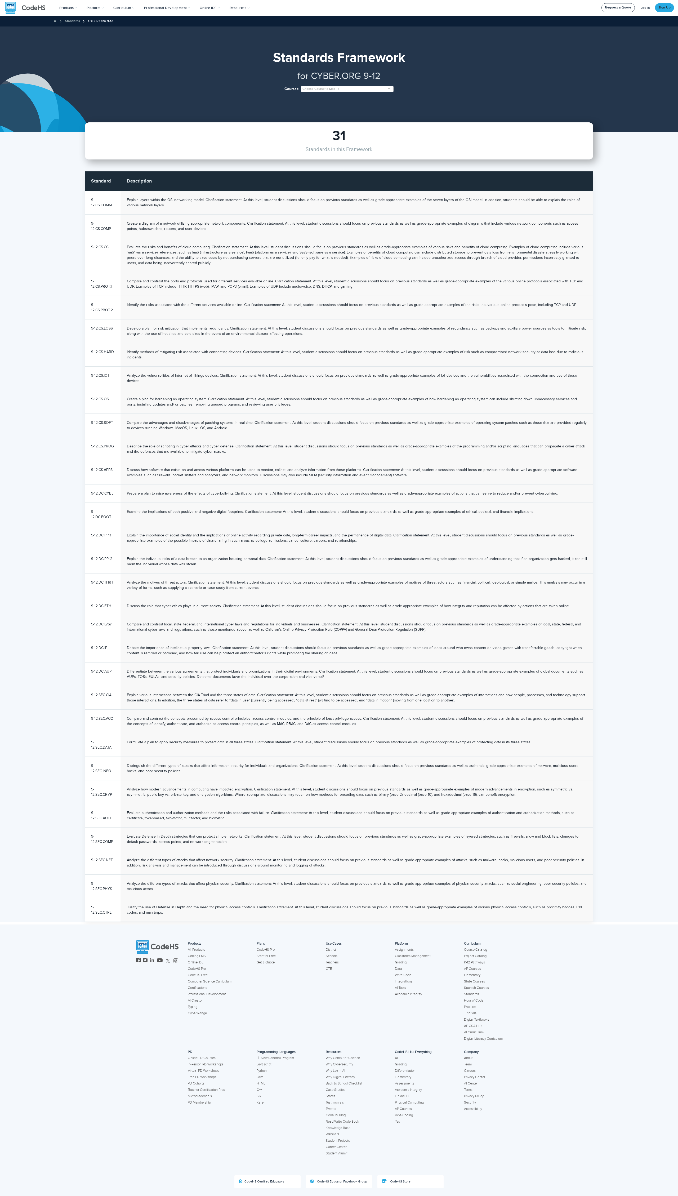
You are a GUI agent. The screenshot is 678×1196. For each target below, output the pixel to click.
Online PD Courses (202, 1058)
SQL (260, 1096)
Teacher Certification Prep (206, 1090)
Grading (401, 962)
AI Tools (400, 988)
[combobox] (347, 89)
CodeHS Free (198, 975)
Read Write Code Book (342, 1121)
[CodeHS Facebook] (138, 961)
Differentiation (405, 1071)
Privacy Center (474, 1077)
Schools (331, 956)
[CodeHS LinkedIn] (152, 961)
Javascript (264, 1064)
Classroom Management (413, 956)
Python (262, 1071)
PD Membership (199, 1102)
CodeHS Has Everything (413, 1052)
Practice (470, 1007)
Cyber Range (197, 1013)
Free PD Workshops (202, 1077)
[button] (68, 8)
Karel (260, 1102)
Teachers (332, 962)
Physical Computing (409, 1102)
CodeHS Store (400, 1182)
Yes (397, 1121)
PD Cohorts (196, 1083)
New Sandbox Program (277, 1058)
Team (468, 1064)
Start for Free (266, 956)
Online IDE (195, 962)
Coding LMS (197, 956)
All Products (196, 950)
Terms (468, 1090)
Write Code (403, 975)
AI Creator (195, 1000)
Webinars (332, 1134)
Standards (72, 21)
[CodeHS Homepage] (27, 8)
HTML (261, 1083)
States (330, 1096)
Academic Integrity (408, 994)
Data (398, 969)
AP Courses (472, 969)
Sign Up (664, 8)
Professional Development (207, 994)
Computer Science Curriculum (209, 981)
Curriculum (472, 943)
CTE (329, 969)
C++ (259, 1090)
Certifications (197, 988)
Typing (192, 1007)
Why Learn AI (335, 1071)
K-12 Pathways (474, 962)
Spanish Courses (476, 988)
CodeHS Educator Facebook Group (341, 1182)
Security (470, 1102)
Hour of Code (473, 1000)
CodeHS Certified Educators (264, 1182)
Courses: (292, 89)
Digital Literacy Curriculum (483, 1039)
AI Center (471, 1083)
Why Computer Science (343, 1058)
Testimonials (335, 1102)
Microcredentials (200, 1096)
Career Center (336, 1147)
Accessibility (473, 1109)
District (331, 950)
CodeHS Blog (336, 1115)
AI (396, 1058)
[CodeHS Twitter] (168, 961)
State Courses (474, 981)
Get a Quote (266, 962)
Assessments (404, 1083)
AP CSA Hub (473, 1026)
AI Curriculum (474, 1032)
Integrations (403, 981)
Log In (645, 8)
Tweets (331, 1109)
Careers (470, 1071)
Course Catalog (475, 950)
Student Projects (338, 1141)
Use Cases (334, 943)
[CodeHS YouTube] (160, 961)
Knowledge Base (338, 1128)
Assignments (404, 950)
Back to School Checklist (344, 1083)
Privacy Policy (474, 1096)
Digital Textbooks (476, 1019)
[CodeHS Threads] (176, 961)
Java (260, 1077)
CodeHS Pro (197, 969)
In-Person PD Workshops (206, 1064)
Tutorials (470, 1013)
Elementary (472, 975)
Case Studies (335, 1090)
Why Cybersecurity (339, 1064)
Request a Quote (618, 8)
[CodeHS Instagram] (145, 961)
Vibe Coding (404, 1115)
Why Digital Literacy (340, 1077)
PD (190, 1052)
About (468, 1058)
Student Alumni (337, 1153)
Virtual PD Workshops (203, 1071)
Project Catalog (475, 956)
